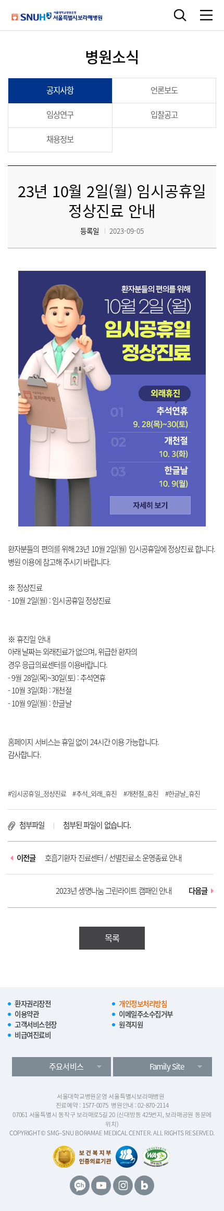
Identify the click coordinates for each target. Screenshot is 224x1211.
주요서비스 (66, 1066)
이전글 (99, 858)
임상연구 (59, 115)
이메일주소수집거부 (146, 1014)
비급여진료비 (33, 1034)
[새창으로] (156, 1157)
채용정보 (59, 139)
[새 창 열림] (80, 1185)
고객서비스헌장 (36, 1024)
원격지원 (131, 1024)
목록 (112, 937)
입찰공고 (164, 115)
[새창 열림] (127, 1157)
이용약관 (27, 1014)
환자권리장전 (33, 1003)
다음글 (132, 890)
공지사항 (59, 90)
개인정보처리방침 (143, 1003)
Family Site (167, 1066)
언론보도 (164, 90)
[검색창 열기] (180, 15)
